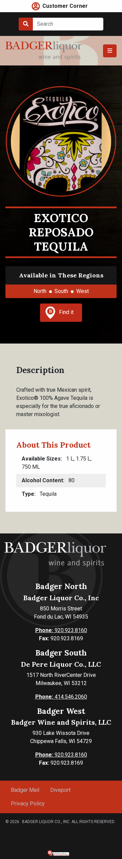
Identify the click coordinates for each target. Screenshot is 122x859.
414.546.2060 (61, 697)
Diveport (60, 790)
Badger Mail (25, 790)
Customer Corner (65, 6)
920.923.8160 (61, 630)
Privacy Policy (28, 803)
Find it (66, 312)
